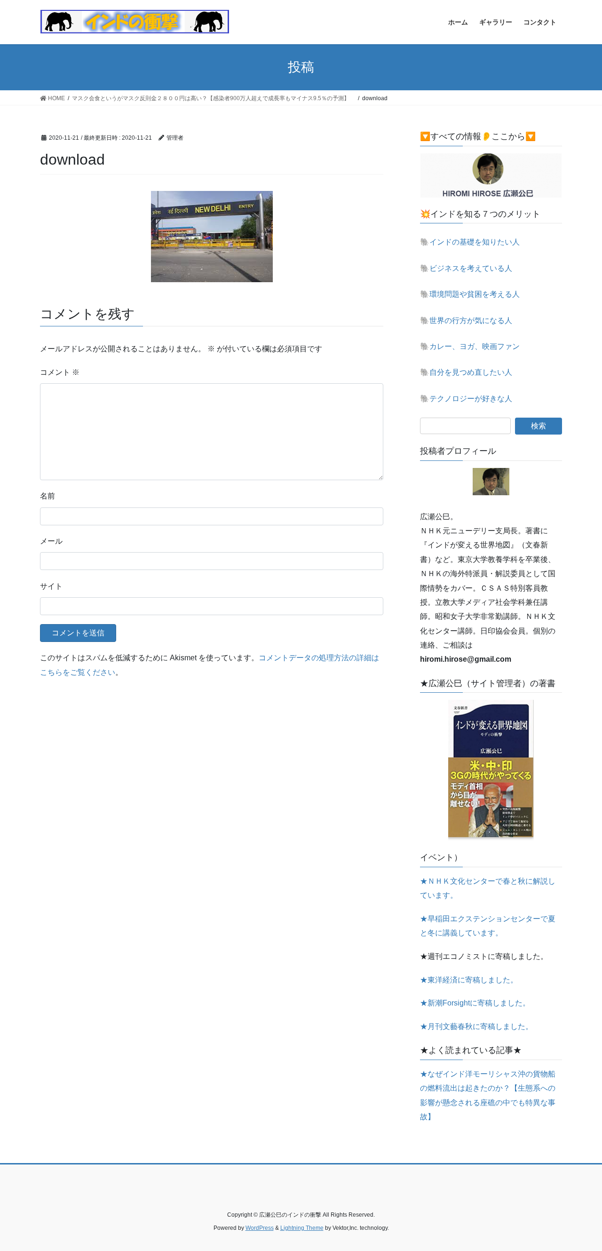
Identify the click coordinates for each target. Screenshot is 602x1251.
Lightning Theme (302, 1228)
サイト (51, 586)
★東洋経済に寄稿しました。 (469, 980)
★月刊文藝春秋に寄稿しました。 (476, 1026)
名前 (47, 496)
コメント (59, 372)
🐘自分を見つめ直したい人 (466, 372)
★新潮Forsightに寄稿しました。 (475, 1003)
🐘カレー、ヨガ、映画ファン (470, 346)
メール (51, 541)
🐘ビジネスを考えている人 (466, 268)
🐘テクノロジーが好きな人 (466, 399)
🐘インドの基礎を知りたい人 (470, 242)
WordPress (260, 1228)
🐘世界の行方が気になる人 (466, 321)
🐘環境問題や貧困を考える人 (470, 294)
